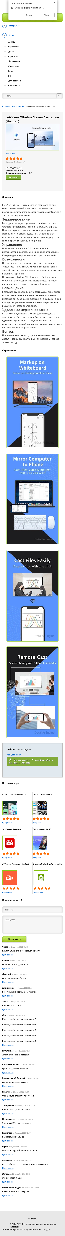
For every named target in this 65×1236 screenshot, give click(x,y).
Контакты (32, 1218)
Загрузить (13, 177)
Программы (10, 153)
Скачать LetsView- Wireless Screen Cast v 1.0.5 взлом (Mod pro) (31, 761)
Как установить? (14, 754)
